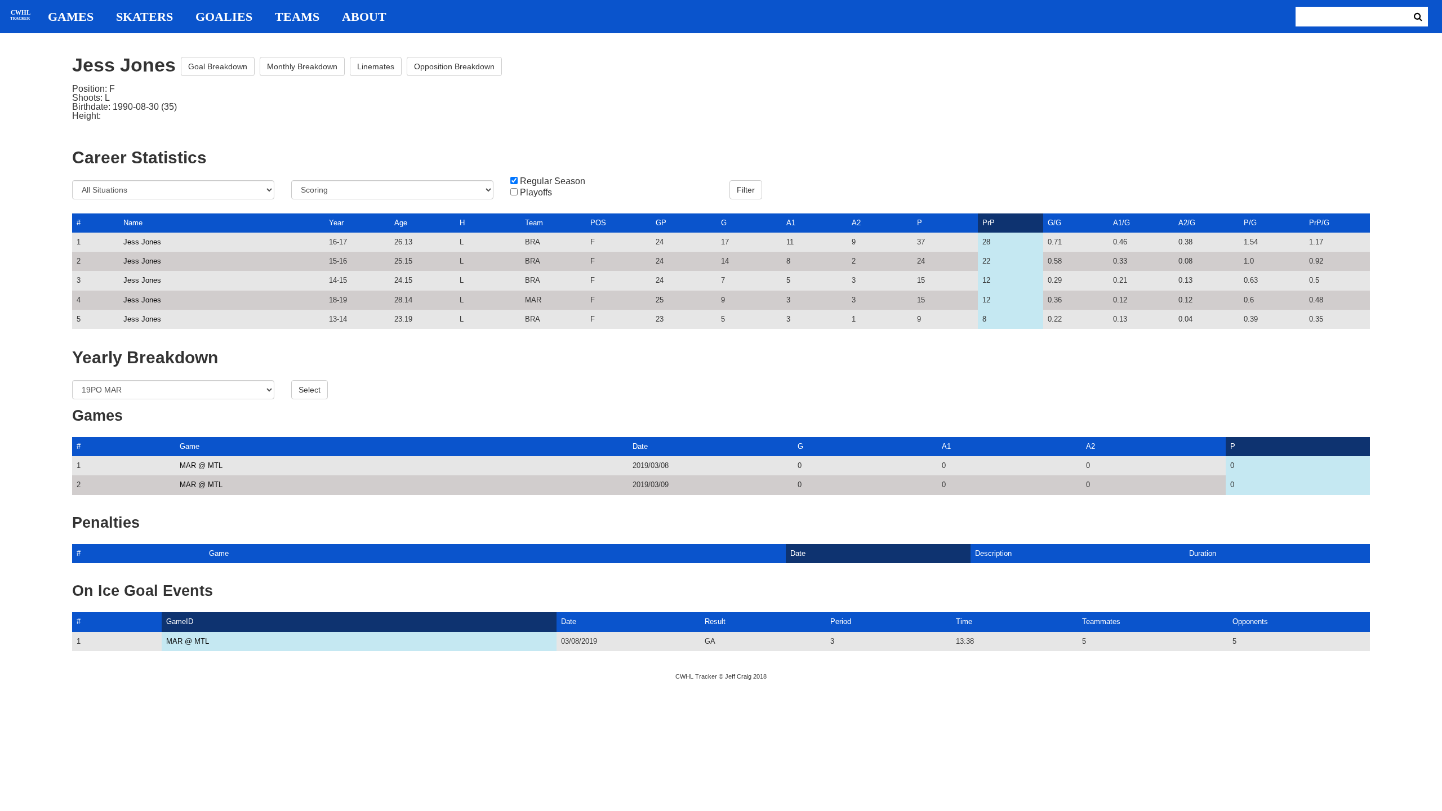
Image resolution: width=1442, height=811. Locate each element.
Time (964, 621)
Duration (1202, 553)
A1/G (1121, 223)
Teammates (1101, 621)
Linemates (375, 66)
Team (534, 223)
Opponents (1250, 621)
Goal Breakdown (217, 66)
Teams (297, 17)
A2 (856, 223)
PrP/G (1319, 223)
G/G (1054, 223)
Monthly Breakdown (302, 66)
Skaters (144, 17)
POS (598, 223)
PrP (988, 223)
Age (400, 223)
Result (715, 621)
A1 (790, 223)
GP (661, 223)
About (364, 17)
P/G (1250, 223)
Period (840, 621)
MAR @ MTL (201, 465)
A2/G (1186, 223)
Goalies (223, 17)
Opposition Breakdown (454, 66)
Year (336, 223)
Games (71, 17)
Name (133, 223)
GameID (179, 621)
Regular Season (552, 181)
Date (640, 446)
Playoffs (536, 192)
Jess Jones (142, 242)
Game (189, 446)
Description (993, 553)
